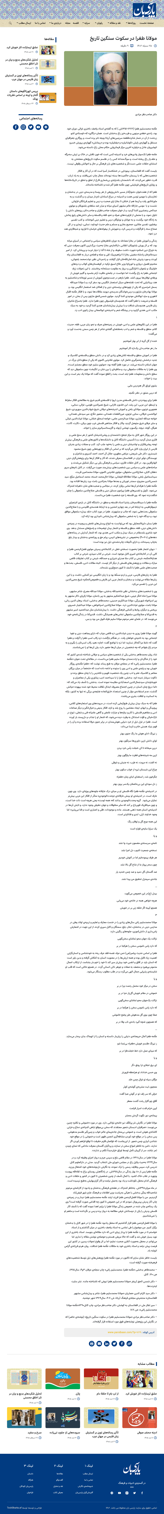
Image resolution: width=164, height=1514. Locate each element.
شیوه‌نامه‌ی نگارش (85, 1486)
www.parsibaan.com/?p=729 (124, 1332)
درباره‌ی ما (56, 23)
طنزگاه (30, 1480)
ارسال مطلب (25, 23)
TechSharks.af (14, 1508)
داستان (30, 1473)
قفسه (76, 23)
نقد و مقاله (115, 23)
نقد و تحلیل (58, 1486)
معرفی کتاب (58, 1492)
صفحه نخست (147, 23)
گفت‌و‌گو (59, 1480)
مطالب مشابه (146, 1364)
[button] (10, 23)
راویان (100, 23)
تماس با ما (40, 23)
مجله (67, 23)
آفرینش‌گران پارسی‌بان (84, 1492)
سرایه (87, 23)
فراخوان (30, 1492)
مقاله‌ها (49, 39)
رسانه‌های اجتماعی (30, 118)
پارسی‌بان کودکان (26, 1486)
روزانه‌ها (132, 23)
